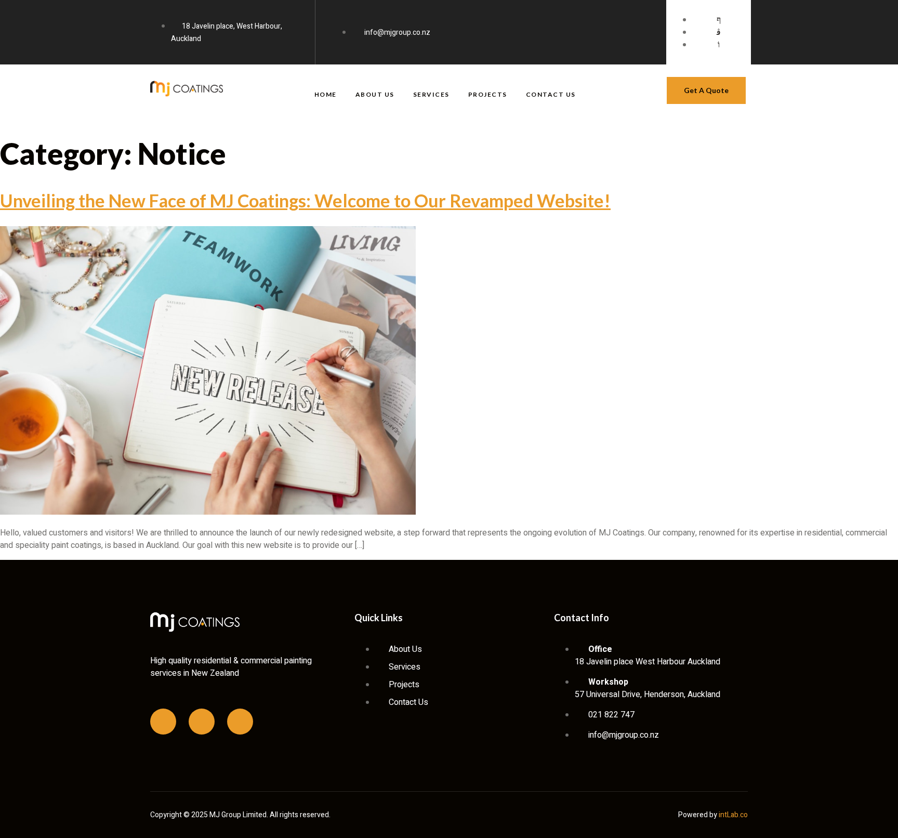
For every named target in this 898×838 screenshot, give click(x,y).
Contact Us (551, 94)
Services (431, 94)
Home (325, 94)
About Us (374, 94)
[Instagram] (202, 722)
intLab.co (733, 814)
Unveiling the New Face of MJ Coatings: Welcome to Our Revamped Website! (305, 200)
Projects (487, 94)
